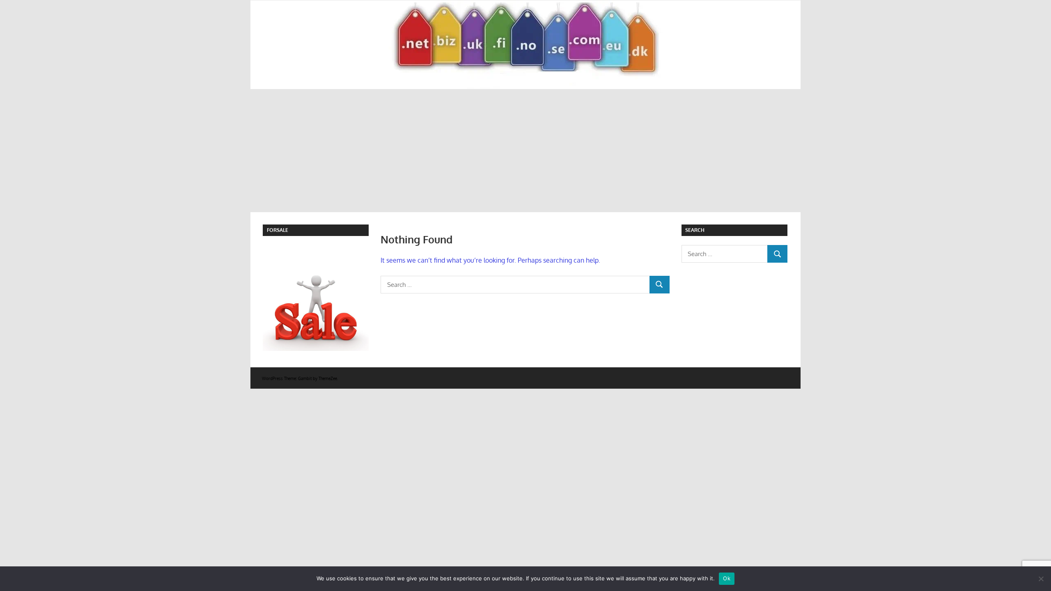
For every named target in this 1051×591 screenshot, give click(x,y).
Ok (726, 578)
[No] (1041, 579)
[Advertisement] (525, 150)
